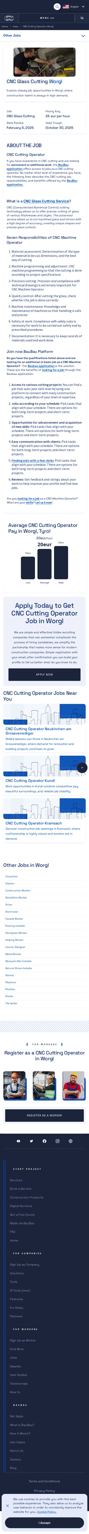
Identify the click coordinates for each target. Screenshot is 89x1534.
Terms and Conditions (44, 1481)
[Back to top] (82, 767)
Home (5, 26)
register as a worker (44, 1115)
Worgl (55, 81)
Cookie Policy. (47, 1512)
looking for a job (53, 370)
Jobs (15, 26)
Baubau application (41, 366)
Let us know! (43, 502)
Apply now (44, 674)
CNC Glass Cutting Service (46, 201)
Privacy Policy (44, 1491)
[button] (74, 6)
